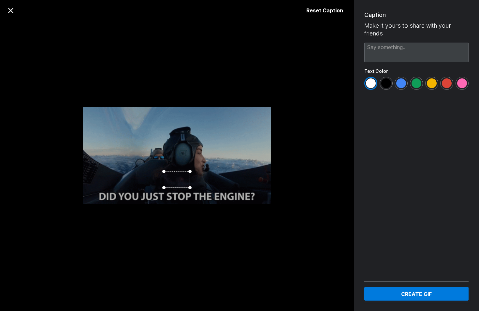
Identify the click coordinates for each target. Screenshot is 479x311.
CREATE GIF (416, 294)
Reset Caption (324, 10)
